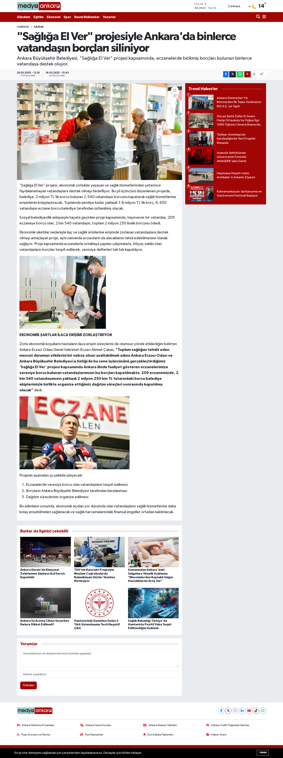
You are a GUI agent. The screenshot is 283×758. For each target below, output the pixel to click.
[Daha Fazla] (247, 74)
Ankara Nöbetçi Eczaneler (38, 725)
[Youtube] (249, 711)
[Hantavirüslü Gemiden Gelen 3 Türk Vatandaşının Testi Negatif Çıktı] (99, 603)
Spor (67, 17)
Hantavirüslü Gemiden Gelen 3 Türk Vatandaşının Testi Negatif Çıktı (97, 624)
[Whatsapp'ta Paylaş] (240, 74)
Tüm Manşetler (94, 734)
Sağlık (39, 27)
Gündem (23, 17)
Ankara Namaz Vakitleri (162, 725)
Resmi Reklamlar (87, 17)
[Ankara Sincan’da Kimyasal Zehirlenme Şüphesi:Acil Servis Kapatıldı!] (45, 552)
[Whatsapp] (263, 711)
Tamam (262, 752)
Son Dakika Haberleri (160, 734)
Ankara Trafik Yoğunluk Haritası (230, 725)
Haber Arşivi (218, 734)
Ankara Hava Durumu (98, 725)
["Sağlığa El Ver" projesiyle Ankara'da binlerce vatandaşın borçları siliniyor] (99, 131)
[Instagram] (235, 711)
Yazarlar (109, 17)
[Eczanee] (62, 292)
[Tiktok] (256, 711)
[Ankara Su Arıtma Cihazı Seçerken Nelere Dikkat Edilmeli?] (45, 603)
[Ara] (258, 17)
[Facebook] (221, 711)
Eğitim (38, 17)
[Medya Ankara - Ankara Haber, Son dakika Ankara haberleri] (39, 6)
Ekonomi (53, 17)
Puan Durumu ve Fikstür (35, 734)
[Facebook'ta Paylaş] (226, 74)
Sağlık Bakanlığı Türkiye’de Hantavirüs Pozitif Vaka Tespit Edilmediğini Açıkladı (150, 624)
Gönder (28, 685)
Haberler (23, 27)
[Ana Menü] (263, 17)
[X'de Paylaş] (232, 74)
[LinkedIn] (242, 711)
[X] (228, 711)
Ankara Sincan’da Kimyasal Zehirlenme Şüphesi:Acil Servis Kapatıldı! (42, 573)
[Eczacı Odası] (74, 432)
